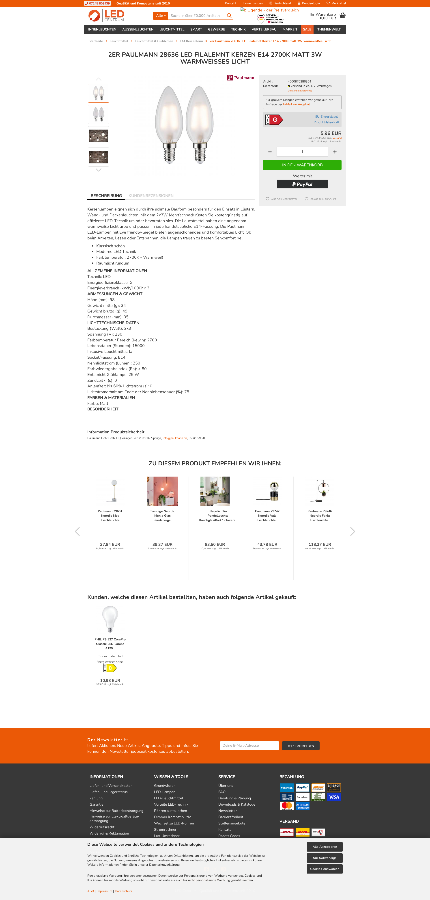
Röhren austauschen (170, 811)
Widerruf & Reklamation (109, 833)
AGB (90, 891)
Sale (307, 29)
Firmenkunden (253, 3)
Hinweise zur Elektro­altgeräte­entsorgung (115, 818)
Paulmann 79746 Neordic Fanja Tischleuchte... (319, 515)
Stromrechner (165, 830)
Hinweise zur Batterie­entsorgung (116, 811)
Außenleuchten (137, 29)
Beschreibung (106, 195)
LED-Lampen (164, 792)
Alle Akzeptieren (325, 847)
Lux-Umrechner (167, 836)
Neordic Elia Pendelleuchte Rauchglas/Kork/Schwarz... (218, 515)
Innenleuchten (102, 29)
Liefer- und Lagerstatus (109, 792)
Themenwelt (329, 29)
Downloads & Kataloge (236, 804)
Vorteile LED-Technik (171, 804)
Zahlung (96, 798)
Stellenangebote (231, 823)
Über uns (225, 786)
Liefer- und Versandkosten (111, 786)
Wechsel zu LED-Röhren (174, 823)
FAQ (222, 792)
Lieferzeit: (270, 86)
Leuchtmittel (171, 29)
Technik (238, 29)
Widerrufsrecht (102, 827)
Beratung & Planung (234, 798)
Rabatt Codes (229, 836)
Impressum (104, 891)
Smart (196, 29)
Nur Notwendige (325, 858)
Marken (290, 29)
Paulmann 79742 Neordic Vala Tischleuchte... (267, 515)
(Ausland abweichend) (300, 90)
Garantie (96, 804)
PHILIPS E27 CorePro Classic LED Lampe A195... (110, 644)
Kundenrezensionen (151, 195)
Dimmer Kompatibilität (172, 817)
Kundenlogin (310, 3)
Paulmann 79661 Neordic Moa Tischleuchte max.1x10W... (110, 516)
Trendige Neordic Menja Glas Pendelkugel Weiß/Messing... (162, 516)
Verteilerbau (264, 29)
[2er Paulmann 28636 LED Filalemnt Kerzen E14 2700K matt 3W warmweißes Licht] (184, 125)
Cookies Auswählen (324, 869)
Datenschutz (123, 891)
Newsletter (227, 811)
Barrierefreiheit (230, 817)
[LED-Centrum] (116, 16)
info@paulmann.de (175, 438)
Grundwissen (165, 786)
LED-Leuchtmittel (168, 798)
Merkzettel (338, 3)
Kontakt (230, 3)
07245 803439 (99, 3)
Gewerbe (216, 29)
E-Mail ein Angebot (296, 104)
